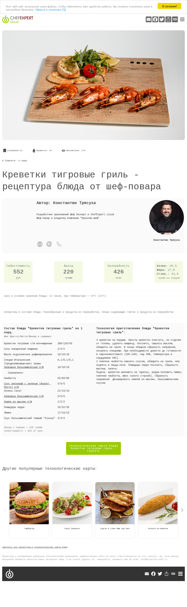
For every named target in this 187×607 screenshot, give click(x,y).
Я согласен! (169, 6)
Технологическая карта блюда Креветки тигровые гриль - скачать (93, 448)
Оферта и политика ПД (50, 9)
